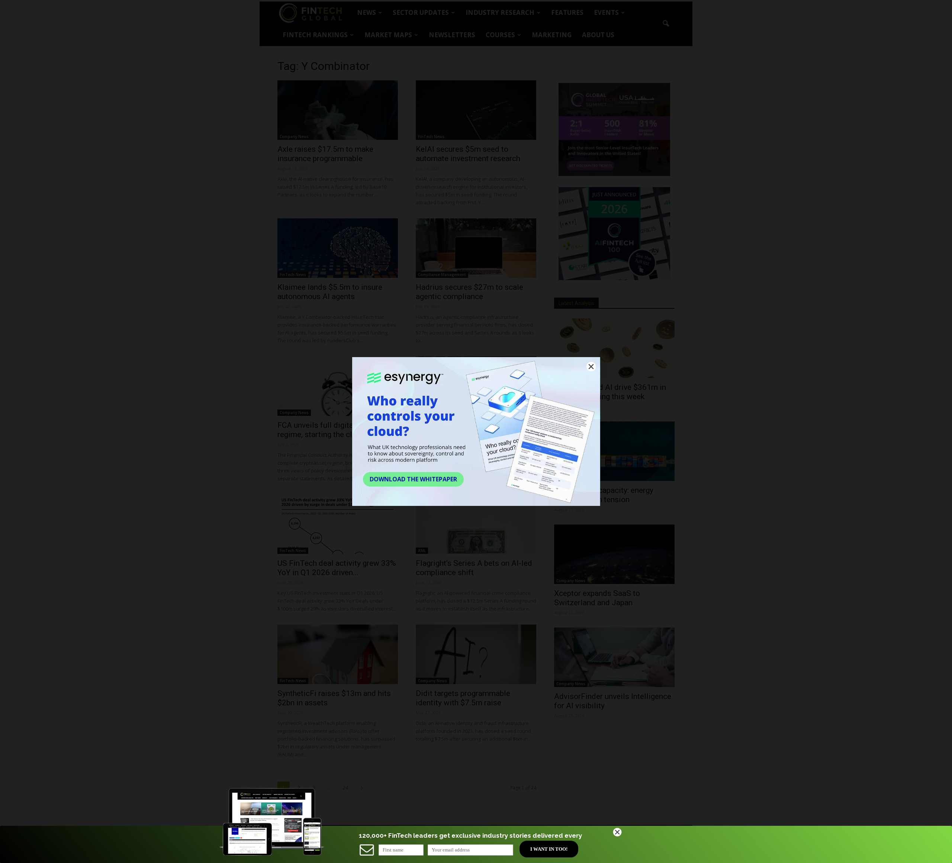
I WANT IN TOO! (548, 849)
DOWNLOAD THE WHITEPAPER (413, 479)
